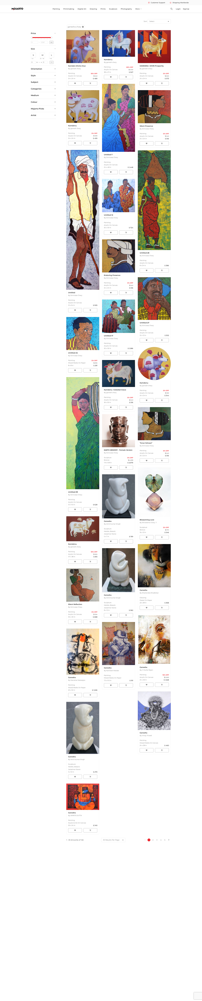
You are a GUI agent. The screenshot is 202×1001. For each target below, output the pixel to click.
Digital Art (82, 9)
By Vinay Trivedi (146, 735)
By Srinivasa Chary (111, 157)
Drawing (93, 9)
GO (51, 42)
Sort (145, 21)
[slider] (32, 37)
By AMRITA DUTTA (75, 815)
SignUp (186, 9)
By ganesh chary (74, 69)
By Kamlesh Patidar (111, 670)
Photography (126, 9)
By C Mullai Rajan (146, 670)
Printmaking (68, 9)
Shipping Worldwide (179, 3)
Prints (103, 9)
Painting (56, 9)
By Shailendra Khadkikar (149, 593)
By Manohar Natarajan (76, 680)
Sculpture (113, 9)
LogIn (178, 9)
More (138, 9)
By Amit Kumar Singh (112, 524)
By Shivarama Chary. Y (148, 522)
